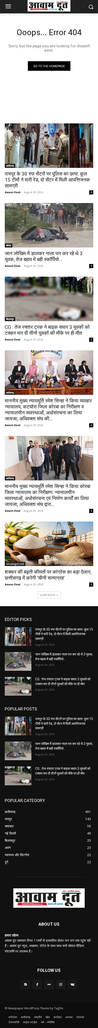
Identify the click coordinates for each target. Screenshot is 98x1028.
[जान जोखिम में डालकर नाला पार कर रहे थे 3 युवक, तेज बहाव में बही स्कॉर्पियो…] (49, 225)
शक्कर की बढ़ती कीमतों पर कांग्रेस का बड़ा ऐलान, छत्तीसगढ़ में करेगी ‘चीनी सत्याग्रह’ (48, 575)
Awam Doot (12, 192)
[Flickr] (49, 984)
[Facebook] (37, 984)
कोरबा (8, 245)
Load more (47, 595)
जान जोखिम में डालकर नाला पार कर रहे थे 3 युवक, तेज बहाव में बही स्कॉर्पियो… (44, 256)
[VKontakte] (72, 984)
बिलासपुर (10, 319)
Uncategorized (15, 564)
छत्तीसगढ (10, 165)
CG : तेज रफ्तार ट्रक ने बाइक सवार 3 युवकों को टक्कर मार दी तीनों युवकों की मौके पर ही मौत (47, 330)
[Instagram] (60, 984)
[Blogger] (25, 984)
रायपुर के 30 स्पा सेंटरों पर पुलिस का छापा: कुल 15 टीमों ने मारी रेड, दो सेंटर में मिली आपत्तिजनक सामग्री (47, 180)
